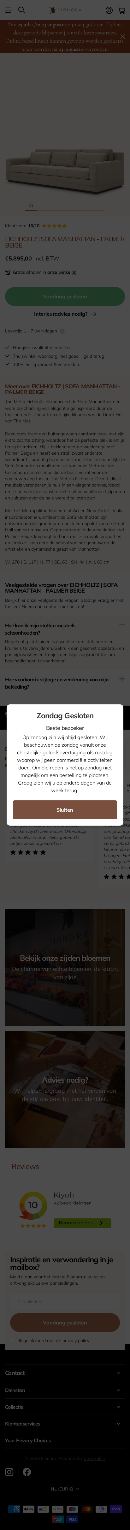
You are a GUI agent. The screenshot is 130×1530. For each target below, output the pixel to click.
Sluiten (64, 810)
